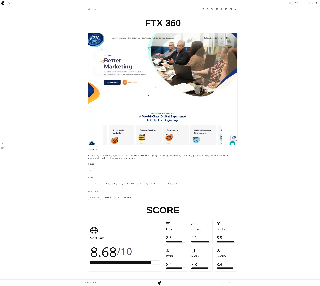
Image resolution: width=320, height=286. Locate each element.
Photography (144, 184)
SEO (177, 184)
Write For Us (230, 283)
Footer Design (106, 184)
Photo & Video (131, 184)
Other (91, 170)
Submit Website (299, 3)
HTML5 (118, 198)
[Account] (312, 3)
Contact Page (94, 184)
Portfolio (154, 184)
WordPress (127, 198)
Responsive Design (166, 184)
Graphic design (119, 184)
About (216, 283)
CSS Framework (95, 198)
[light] (308, 3)
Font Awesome (107, 198)
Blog (221, 283)
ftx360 (94, 9)
